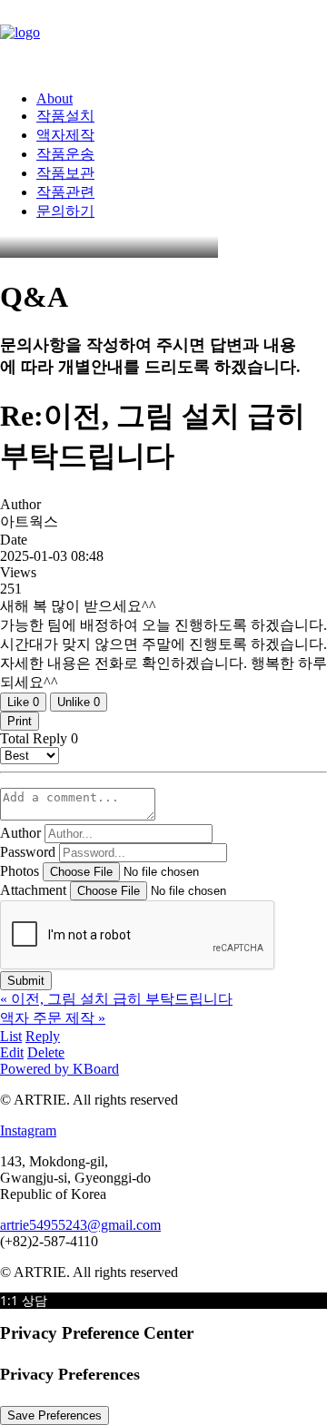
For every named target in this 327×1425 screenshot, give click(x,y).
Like (23, 702)
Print (19, 721)
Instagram (28, 1130)
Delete (45, 1052)
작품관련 (65, 192)
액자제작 (65, 134)
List (11, 1036)
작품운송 (65, 154)
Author (20, 832)
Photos (19, 871)
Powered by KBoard (59, 1068)
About (54, 98)
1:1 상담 (23, 1300)
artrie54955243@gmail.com (80, 1225)
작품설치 (65, 115)
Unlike (78, 702)
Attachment (33, 890)
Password (27, 852)
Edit (12, 1052)
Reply (42, 1036)
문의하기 (65, 211)
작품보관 (65, 173)
